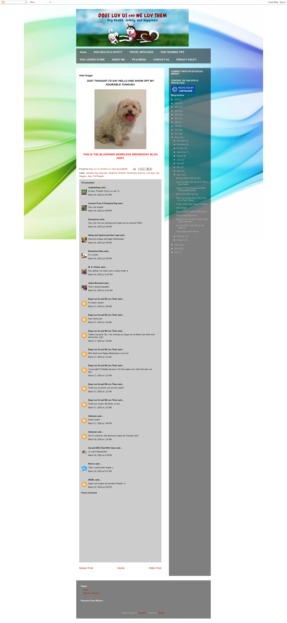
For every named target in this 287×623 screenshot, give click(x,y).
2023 (176, 111)
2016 (176, 137)
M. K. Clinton (94, 267)
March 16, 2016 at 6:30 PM (100, 243)
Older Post (155, 568)
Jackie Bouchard (96, 283)
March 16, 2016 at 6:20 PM (100, 227)
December (181, 141)
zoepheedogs (94, 187)
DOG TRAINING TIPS (172, 52)
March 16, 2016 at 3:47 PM (100, 195)
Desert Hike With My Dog (187, 194)
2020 (176, 122)
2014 (176, 248)
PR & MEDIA (139, 59)
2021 (176, 118)
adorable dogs (92, 173)
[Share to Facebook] (147, 169)
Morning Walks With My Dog (188, 178)
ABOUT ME (118, 59)
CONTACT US (161, 59)
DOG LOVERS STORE (92, 59)
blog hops (103, 173)
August (180, 156)
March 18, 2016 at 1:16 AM (100, 439)
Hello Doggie (181, 208)
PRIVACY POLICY (186, 59)
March (180, 175)
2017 (176, 134)
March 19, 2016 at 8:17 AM (100, 471)
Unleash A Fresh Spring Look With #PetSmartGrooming (191, 189)
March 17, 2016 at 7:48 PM (100, 423)
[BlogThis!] (142, 169)
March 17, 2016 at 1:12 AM (100, 375)
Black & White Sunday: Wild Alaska (191, 211)
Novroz (91, 464)
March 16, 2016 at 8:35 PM (100, 258)
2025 (176, 103)
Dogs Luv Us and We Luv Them (102, 299)
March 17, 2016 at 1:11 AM (100, 357)
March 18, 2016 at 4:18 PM (100, 455)
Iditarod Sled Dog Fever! (186, 215)
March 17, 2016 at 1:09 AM (100, 306)
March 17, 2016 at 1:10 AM (100, 322)
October (180, 148)
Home (83, 52)
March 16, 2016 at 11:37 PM (100, 274)
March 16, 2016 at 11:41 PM (100, 290)
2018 (176, 130)
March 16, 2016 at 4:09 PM (100, 211)
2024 (176, 107)
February (181, 236)
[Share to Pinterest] (150, 169)
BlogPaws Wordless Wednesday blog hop (127, 173)
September (182, 152)
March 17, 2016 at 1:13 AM (100, 407)
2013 (176, 252)
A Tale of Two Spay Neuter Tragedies (192, 204)
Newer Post (86, 568)
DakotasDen (101, 452)
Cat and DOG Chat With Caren (102, 448)
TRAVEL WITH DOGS (141, 52)
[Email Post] (134, 169)
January (180, 240)
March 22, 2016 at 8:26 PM (100, 487)
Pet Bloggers (98, 176)
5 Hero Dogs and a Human (187, 231)
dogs (90, 176)
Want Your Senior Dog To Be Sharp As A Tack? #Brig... (191, 199)
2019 (176, 126)
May (179, 167)
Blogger (161, 613)
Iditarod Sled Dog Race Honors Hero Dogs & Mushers (191, 220)
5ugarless (142, 613)
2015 (176, 245)
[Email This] (139, 169)
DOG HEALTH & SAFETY (108, 52)
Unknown (92, 416)
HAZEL (91, 480)
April (179, 171)
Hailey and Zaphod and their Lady (103, 235)
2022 (176, 115)
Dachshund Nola (95, 251)
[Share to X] (145, 169)
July (179, 160)
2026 (176, 99)
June (179, 163)
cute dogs (150, 173)
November (181, 144)
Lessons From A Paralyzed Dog (102, 203)
